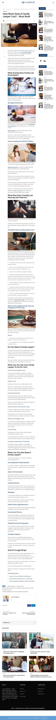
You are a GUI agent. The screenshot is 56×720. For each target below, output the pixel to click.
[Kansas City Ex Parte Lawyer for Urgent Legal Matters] (41, 22)
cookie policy (36, 718)
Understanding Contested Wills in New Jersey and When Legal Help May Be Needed (48, 47)
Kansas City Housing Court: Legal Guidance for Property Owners (48, 30)
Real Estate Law (41, 693)
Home (4, 9)
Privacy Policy (23, 696)
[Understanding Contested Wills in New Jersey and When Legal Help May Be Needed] (41, 47)
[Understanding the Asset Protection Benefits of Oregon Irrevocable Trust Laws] (41, 38)
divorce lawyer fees (11, 586)
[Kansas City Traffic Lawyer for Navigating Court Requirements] (41, 14)
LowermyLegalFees (8, 20)
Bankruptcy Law (41, 688)
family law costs (20, 586)
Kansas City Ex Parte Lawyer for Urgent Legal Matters (49, 22)
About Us (22, 688)
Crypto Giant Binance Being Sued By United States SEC (28, 613)
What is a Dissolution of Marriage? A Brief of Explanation (21, 581)
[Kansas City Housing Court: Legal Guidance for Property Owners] (41, 30)
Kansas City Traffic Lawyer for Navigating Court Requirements (48, 15)
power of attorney (18, 190)
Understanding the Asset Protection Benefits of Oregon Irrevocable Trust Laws (48, 38)
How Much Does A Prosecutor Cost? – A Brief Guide (20, 578)
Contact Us (22, 693)
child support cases (19, 299)
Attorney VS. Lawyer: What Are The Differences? (20, 576)
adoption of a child (12, 167)
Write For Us (22, 691)
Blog (45, 27)
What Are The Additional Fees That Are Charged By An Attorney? (15, 591)
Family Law (9, 9)
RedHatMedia (41, 708)
